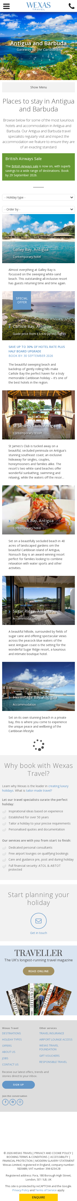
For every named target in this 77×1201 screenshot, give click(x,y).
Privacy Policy (20, 1190)
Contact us (10, 1064)
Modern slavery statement (54, 1161)
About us (8, 1052)
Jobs (5, 1058)
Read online (38, 971)
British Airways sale (25, 166)
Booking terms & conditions (27, 1157)
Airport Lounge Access (56, 1039)
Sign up (18, 1084)
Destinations (11, 1033)
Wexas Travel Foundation (48, 1047)
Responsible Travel (53, 1062)
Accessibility (59, 1157)
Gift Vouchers (49, 1056)
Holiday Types (12, 1039)
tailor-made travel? (39, 790)
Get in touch (38, 933)
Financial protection (18, 1161)
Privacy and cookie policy (53, 1153)
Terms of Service (46, 1190)
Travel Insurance (51, 1033)
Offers (7, 1046)
